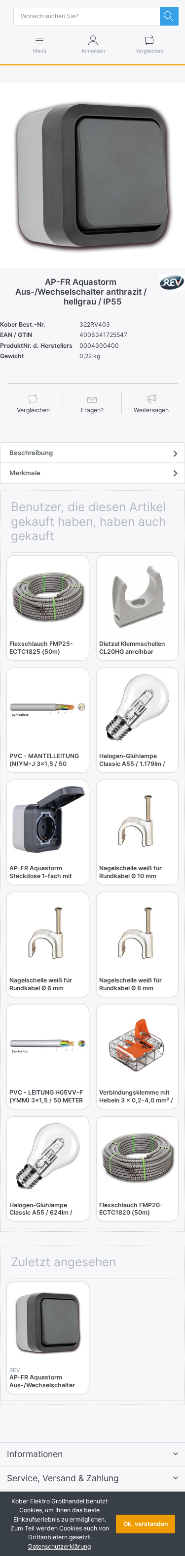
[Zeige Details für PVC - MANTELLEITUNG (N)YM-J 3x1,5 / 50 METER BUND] (47, 709)
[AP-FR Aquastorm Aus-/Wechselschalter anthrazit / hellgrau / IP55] (92, 175)
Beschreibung (31, 453)
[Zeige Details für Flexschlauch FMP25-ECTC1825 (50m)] (47, 596)
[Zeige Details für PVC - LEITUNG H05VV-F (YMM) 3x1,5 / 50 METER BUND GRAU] (47, 1045)
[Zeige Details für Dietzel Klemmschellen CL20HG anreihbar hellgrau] (137, 596)
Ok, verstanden (145, 1523)
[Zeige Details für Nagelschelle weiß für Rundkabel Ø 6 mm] (47, 933)
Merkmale (24, 473)
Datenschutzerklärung (59, 1546)
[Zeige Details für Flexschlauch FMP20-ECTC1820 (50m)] (137, 1157)
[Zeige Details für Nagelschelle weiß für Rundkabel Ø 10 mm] (137, 821)
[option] (92, 175)
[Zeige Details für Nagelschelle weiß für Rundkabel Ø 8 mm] (137, 933)
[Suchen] (169, 16)
